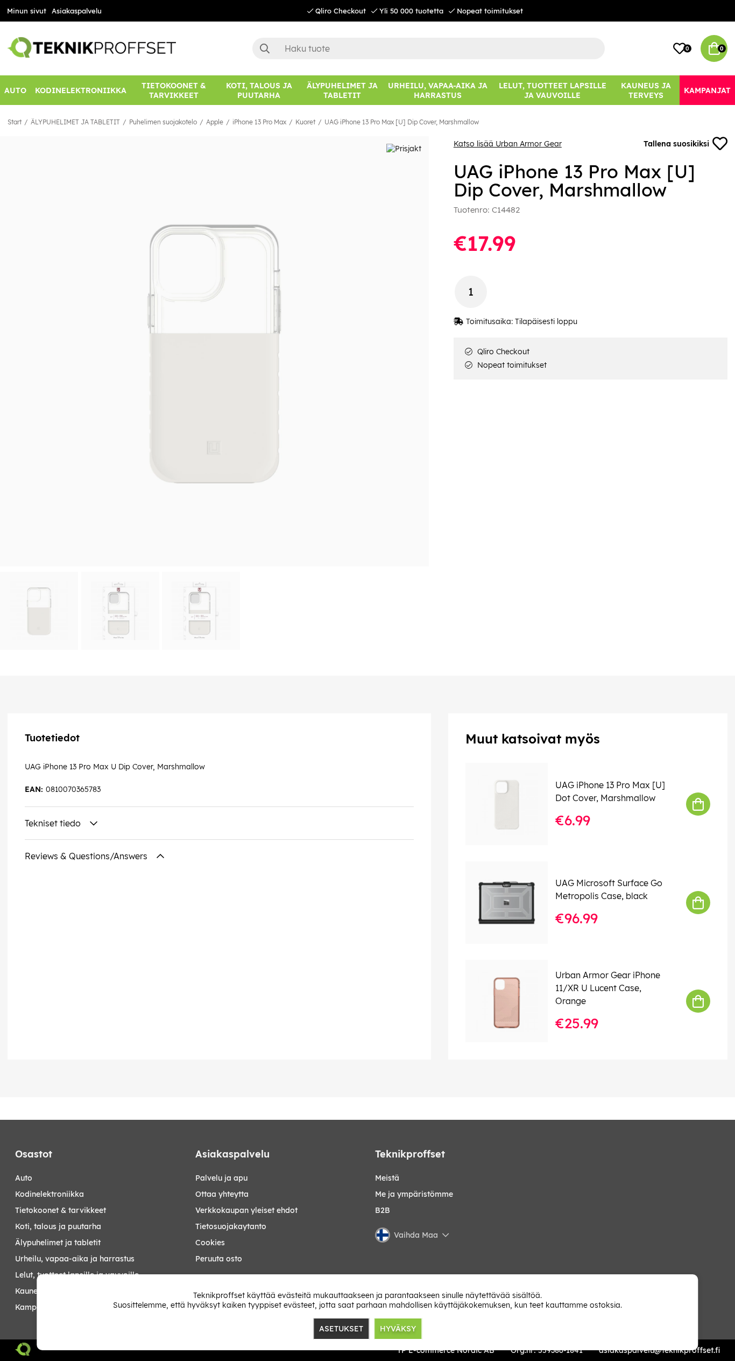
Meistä (387, 1178)
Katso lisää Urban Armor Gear (508, 144)
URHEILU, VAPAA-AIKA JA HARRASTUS (75, 1259)
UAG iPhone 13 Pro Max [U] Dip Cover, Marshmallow (401, 122)
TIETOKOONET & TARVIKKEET (60, 1210)
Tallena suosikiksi (676, 144)
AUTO (23, 1178)
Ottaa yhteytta (222, 1194)
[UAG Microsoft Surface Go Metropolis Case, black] (514, 902)
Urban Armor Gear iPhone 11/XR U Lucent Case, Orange (607, 988)
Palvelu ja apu (221, 1178)
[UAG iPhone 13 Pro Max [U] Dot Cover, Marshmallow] (514, 804)
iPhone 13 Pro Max (259, 122)
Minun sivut (26, 10)
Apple (214, 122)
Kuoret (305, 122)
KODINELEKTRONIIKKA (49, 1194)
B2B (382, 1210)
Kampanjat (35, 1307)
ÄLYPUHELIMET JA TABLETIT (75, 122)
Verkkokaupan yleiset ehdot (246, 1210)
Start (15, 122)
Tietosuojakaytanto (230, 1226)
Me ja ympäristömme (414, 1194)
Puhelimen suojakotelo (163, 122)
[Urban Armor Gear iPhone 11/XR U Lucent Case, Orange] (514, 1001)
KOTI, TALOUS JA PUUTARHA (58, 1226)
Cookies (210, 1242)
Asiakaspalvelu (77, 10)
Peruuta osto (218, 1259)
